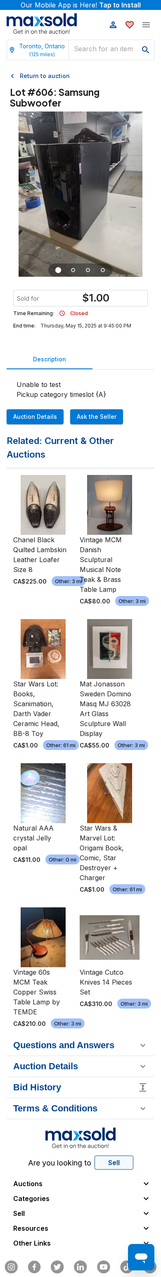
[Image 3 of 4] (88, 270)
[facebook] (34, 1267)
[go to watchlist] (129, 24)
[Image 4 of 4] (103, 270)
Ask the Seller (96, 416)
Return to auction (45, 75)
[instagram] (11, 1267)
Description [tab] (49, 359)
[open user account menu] (113, 24)
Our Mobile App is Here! (81, 5)
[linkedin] (80, 1267)
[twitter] (57, 1267)
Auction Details (35, 416)
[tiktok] (127, 1267)
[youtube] (104, 1267)
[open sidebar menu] (146, 24)
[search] (145, 50)
